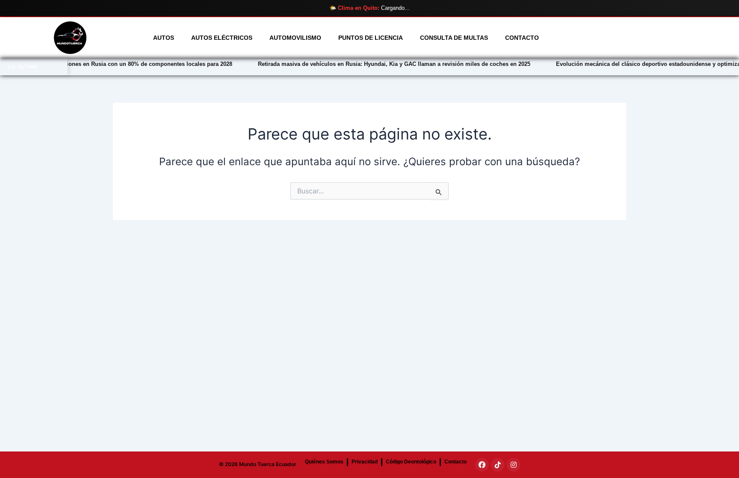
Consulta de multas (454, 37)
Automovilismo (295, 37)
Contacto (522, 37)
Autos (163, 37)
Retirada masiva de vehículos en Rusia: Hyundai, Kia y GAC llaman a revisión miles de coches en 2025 (368, 64)
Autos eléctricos (221, 37)
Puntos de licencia (370, 37)
